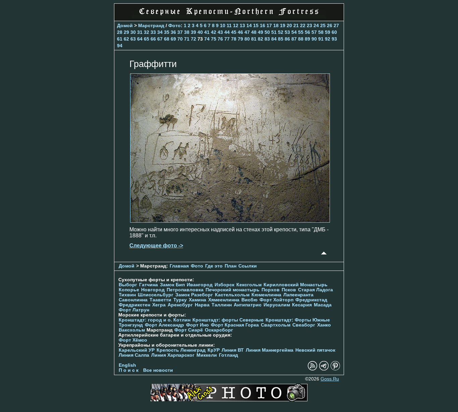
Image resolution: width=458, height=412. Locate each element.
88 (300, 39)
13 (242, 25)
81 (253, 39)
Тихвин (127, 294)
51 (274, 32)
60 (334, 32)
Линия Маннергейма (269, 350)
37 (180, 32)
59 (327, 32)
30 (133, 32)
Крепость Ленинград (181, 350)
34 (160, 32)
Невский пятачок (315, 350)
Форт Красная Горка (235, 325)
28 (119, 32)
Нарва (202, 304)
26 (329, 25)
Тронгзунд (131, 325)
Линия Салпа (134, 355)
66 (153, 39)
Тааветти (160, 299)
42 (213, 32)
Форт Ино (197, 325)
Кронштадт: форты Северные (228, 319)
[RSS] (312, 368)
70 (180, 39)
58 (321, 32)
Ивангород (200, 284)
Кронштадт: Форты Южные (298, 319)
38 (186, 32)
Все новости (158, 370)
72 (193, 39)
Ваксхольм (132, 330)
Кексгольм (249, 284)
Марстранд (151, 25)
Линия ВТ (233, 350)
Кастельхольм (232, 294)
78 (233, 39)
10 (222, 25)
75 (213, 39)
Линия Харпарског (172, 355)
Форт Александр (164, 325)
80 (247, 39)
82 (260, 39)
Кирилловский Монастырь (296, 284)
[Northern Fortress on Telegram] (324, 368)
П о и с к (128, 370)
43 (220, 32)
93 (334, 39)
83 (267, 39)
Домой (125, 25)
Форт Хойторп (276, 299)
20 (289, 25)
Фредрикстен (134, 304)
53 (287, 32)
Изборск (224, 284)
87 (294, 39)
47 (247, 32)
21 (296, 25)
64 (139, 39)
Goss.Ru (330, 378)
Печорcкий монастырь (233, 289)
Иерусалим (277, 304)
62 (126, 39)
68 (166, 39)
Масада (323, 304)
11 (229, 25)
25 (323, 25)
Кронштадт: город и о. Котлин (154, 319)
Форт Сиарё (188, 330)
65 (146, 39)
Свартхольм (275, 325)
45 (233, 32)
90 (314, 39)
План (230, 266)
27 (336, 25)
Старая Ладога (315, 289)
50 (267, 32)
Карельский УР (137, 350)
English (127, 365)
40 (200, 32)
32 (146, 32)
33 (153, 32)
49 (260, 32)
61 (119, 39)
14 (249, 25)
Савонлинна (133, 299)
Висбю (249, 299)
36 (173, 32)
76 (220, 39)
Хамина (197, 299)
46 (240, 32)
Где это (214, 266)
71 (186, 39)
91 (321, 39)
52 (280, 32)
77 (227, 39)
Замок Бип (172, 284)
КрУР (214, 350)
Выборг (128, 284)
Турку (180, 299)
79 (240, 39)
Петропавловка (185, 289)
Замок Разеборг (194, 294)
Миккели (206, 355)
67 (160, 39)
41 (207, 32)
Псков (289, 289)
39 (193, 32)
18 (276, 25)
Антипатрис (248, 304)
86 (287, 39)
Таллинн (222, 304)
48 (253, 32)
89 (307, 39)
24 (316, 25)
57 (314, 32)
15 (256, 25)
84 (274, 39)
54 (294, 32)
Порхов (271, 289)
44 (227, 32)
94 (119, 45)
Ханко (324, 325)
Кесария (302, 304)
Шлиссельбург (155, 294)
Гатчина (148, 284)
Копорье (129, 289)
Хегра (159, 304)
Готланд (228, 355)
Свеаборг (303, 325)
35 (166, 32)
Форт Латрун (134, 309)
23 (309, 25)
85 (280, 39)
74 (207, 39)
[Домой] (229, 16)
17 (269, 25)
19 (282, 25)
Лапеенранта (298, 294)
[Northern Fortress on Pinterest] (335, 368)
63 (133, 39)
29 (126, 32)
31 (139, 32)
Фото (174, 25)
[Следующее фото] (230, 221)
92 (327, 39)
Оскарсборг (219, 330)
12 (235, 25)
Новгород (153, 289)
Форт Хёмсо (133, 340)
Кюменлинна (266, 294)
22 (302, 25)
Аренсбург (180, 304)
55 (300, 32)
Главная (179, 266)
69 (173, 39)
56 (307, 32)
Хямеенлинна (223, 299)
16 (262, 25)
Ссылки (247, 266)
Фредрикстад (311, 299)
